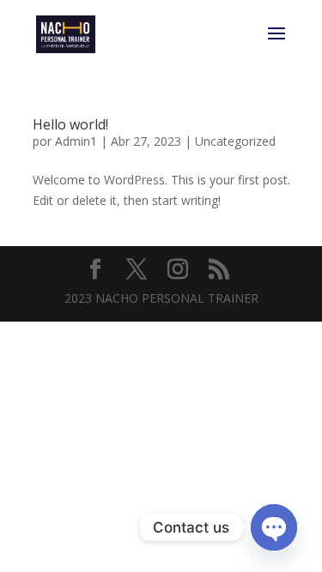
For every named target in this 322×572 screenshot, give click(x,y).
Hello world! (70, 124)
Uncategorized (235, 141)
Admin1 (76, 141)
